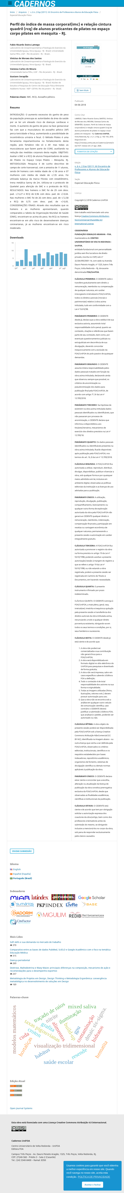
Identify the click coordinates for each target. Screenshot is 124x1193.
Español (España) (22, 873)
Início (12, 12)
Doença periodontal (20, 960)
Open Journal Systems (21, 1108)
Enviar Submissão (22, 851)
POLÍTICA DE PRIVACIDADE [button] (94, 1177)
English (17, 869)
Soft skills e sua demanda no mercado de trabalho (35, 942)
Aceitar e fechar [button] (93, 1184)
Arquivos (23, 12)
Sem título (84, 90)
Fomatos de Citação (87, 151)
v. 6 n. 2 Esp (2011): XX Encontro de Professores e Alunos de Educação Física (64, 12)
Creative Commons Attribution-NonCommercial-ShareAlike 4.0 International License (92, 220)
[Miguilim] (51, 917)
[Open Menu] (10, 3)
